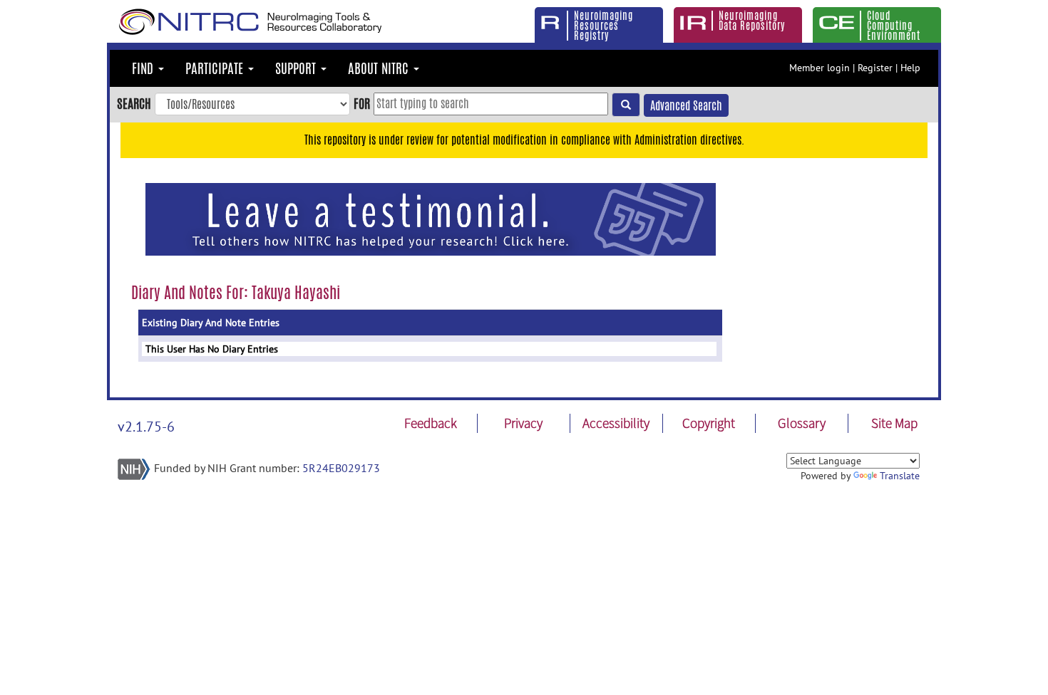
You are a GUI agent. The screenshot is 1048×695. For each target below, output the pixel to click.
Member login (819, 67)
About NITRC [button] (380, 68)
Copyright (708, 423)
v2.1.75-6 (146, 426)
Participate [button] (216, 68)
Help (910, 67)
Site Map (894, 423)
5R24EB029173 (341, 468)
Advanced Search (686, 106)
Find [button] (144, 68)
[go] (626, 105)
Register (875, 67)
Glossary (802, 423)
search (134, 103)
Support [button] (297, 68)
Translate (900, 475)
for (362, 103)
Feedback (430, 423)
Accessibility (615, 423)
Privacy (523, 423)
